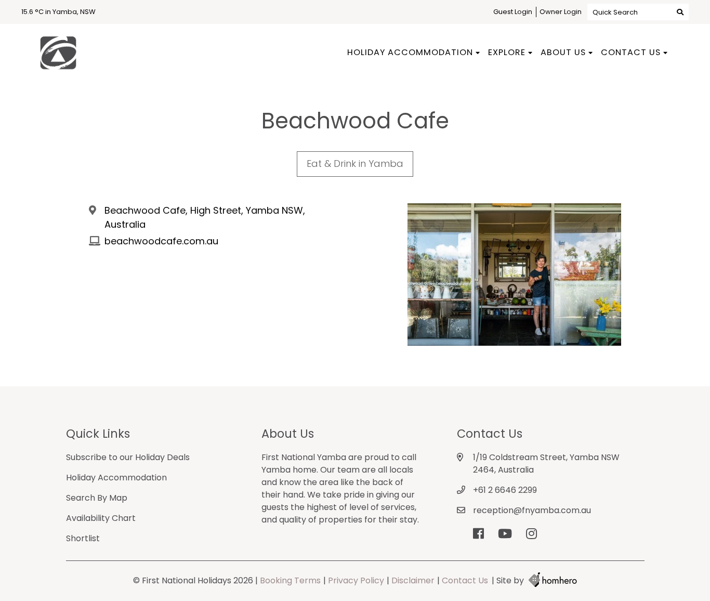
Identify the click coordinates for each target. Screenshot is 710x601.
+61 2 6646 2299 (505, 490)
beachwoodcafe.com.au (161, 240)
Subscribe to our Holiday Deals (128, 457)
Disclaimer (413, 580)
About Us (563, 52)
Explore (506, 52)
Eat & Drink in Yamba (355, 163)
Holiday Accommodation (410, 52)
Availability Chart (101, 518)
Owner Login (561, 12)
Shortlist (83, 538)
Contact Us (631, 52)
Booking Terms (290, 580)
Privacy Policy (356, 580)
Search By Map (96, 498)
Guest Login (512, 12)
